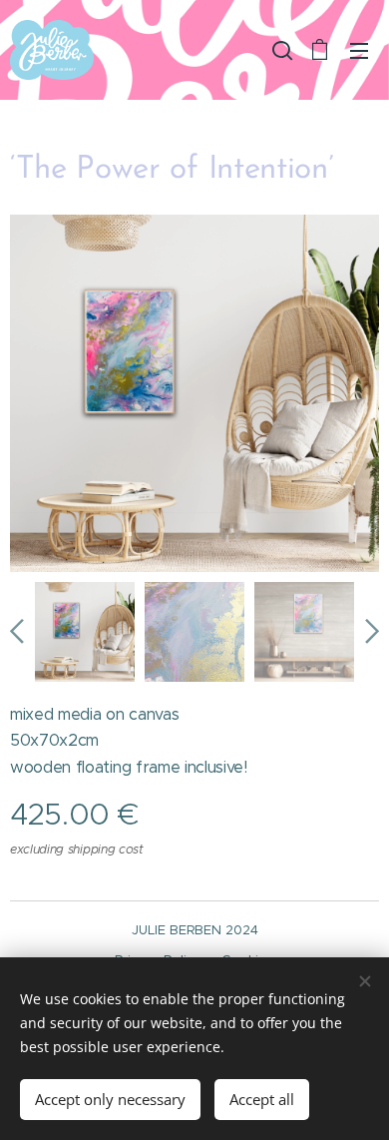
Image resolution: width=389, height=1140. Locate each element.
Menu (359, 50)
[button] (280, 50)
